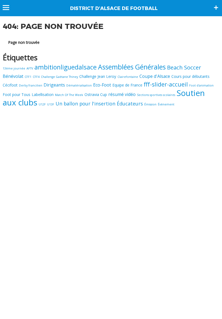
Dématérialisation (79, 85)
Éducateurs (130, 103)
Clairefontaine (127, 77)
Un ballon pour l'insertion (85, 103)
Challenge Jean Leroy (97, 76)
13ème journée (14, 68)
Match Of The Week (69, 95)
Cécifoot (10, 85)
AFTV (30, 68)
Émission (150, 104)
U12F (42, 104)
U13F (50, 104)
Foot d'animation (201, 85)
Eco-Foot (102, 85)
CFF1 (28, 77)
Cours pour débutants (190, 76)
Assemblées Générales (132, 66)
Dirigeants (54, 85)
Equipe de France (127, 85)
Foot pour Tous (16, 94)
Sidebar (216, 7)
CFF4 (36, 77)
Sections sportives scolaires (156, 95)
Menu (8, 7)
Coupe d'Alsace (154, 76)
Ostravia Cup (95, 94)
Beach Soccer (184, 67)
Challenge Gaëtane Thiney (59, 77)
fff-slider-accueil (166, 84)
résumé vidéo (122, 94)
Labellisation (43, 94)
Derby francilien (30, 85)
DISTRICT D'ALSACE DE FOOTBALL (114, 8)
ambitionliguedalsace (65, 67)
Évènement (166, 104)
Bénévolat (13, 76)
